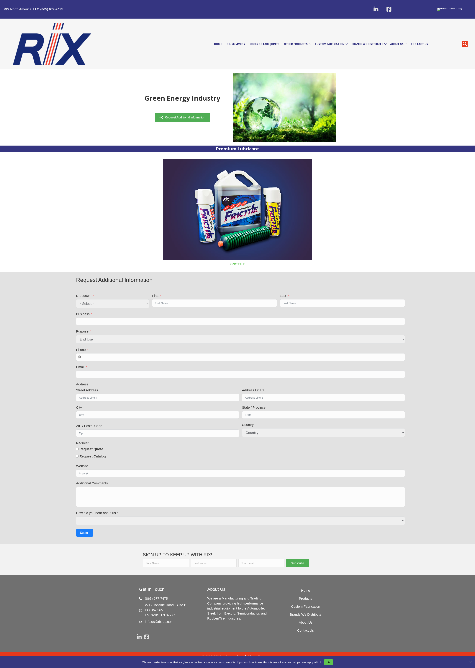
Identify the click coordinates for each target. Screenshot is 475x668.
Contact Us (419, 44)
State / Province (254, 407)
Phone (81, 350)
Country (248, 425)
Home (218, 44)
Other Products (296, 44)
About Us (397, 44)
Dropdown (83, 296)
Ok (328, 662)
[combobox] (80, 357)
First (155, 296)
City (79, 407)
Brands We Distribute (367, 44)
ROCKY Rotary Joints (264, 44)
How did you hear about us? (97, 513)
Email (80, 367)
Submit (84, 532)
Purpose (82, 331)
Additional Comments (92, 483)
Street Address (87, 390)
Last (283, 296)
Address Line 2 (253, 390)
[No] (470, 662)
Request (82, 443)
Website (82, 466)
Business (83, 314)
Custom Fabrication (329, 44)
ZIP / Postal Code (89, 426)
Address (82, 384)
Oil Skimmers (236, 44)
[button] (375, 9)
